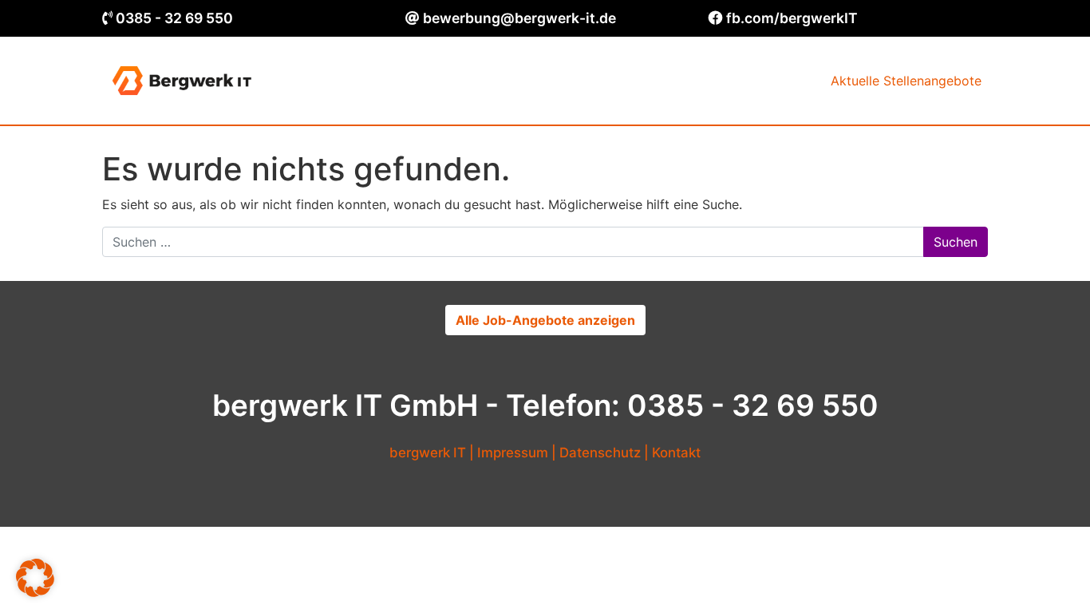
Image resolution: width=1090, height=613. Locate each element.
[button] (35, 578)
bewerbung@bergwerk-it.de (519, 18)
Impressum (512, 453)
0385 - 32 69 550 (174, 18)
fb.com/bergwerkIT (792, 18)
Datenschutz (600, 453)
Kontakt (676, 453)
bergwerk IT (427, 453)
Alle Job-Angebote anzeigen (545, 320)
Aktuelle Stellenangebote (906, 81)
